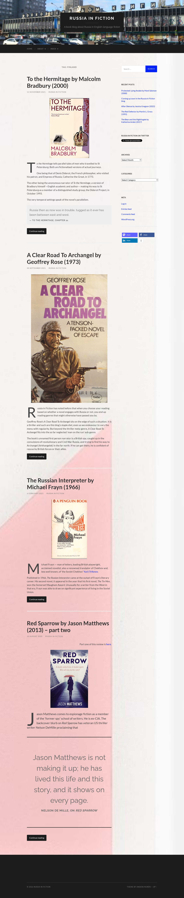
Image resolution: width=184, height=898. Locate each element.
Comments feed (128, 214)
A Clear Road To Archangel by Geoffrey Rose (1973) (64, 258)
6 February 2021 (35, 493)
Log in (123, 203)
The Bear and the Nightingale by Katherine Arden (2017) (135, 120)
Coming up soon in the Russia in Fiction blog (138, 99)
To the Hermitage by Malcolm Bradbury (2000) (64, 82)
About (40, 49)
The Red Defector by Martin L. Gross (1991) (136, 112)
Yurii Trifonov (91, 571)
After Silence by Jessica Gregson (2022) (138, 106)
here (108, 644)
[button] (130, 235)
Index (53, 49)
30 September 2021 (36, 268)
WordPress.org (127, 219)
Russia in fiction (92, 18)
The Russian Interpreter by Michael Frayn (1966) (60, 483)
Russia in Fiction (57, 92)
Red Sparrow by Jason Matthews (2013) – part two (68, 626)
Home (29, 49)
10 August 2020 (34, 636)
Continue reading (36, 231)
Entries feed (126, 209)
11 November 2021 (36, 92)
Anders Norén (144, 887)
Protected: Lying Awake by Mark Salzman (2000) (139, 91)
